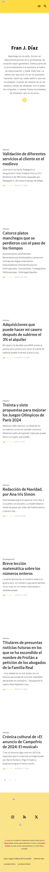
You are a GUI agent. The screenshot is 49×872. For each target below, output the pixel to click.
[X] (24, 100)
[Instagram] (12, 817)
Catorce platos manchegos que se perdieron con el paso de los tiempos (24, 240)
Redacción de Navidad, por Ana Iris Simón (22, 491)
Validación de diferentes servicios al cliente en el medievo (24, 158)
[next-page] (15, 780)
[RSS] (24, 817)
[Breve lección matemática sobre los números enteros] (24, 539)
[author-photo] (8, 186)
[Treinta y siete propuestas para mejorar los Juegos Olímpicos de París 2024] (24, 381)
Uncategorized (8, 559)
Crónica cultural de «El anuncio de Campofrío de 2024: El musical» (22, 741)
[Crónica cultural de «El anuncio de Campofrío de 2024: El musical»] (24, 712)
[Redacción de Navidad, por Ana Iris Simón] (24, 465)
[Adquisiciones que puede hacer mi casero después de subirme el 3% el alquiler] (24, 300)
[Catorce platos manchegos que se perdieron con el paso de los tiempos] (24, 209)
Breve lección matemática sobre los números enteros (21, 568)
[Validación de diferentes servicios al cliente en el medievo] (24, 129)
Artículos (6, 150)
